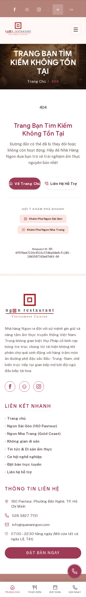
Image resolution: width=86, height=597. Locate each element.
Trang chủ (15, 418)
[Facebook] (10, 386)
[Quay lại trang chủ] (18, 28)
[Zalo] (24, 386)
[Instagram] (38, 386)
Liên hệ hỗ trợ (18, 472)
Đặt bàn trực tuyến (23, 464)
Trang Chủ (36, 81)
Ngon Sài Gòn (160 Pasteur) (31, 426)
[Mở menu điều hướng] (75, 29)
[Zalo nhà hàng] (27, 9)
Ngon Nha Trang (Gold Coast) (33, 433)
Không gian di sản (22, 441)
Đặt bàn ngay (42, 553)
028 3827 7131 (25, 515)
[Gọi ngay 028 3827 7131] (74, 571)
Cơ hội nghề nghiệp (23, 456)
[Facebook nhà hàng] (14, 9)
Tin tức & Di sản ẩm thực (28, 449)
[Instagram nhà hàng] (39, 9)
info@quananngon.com (31, 524)
